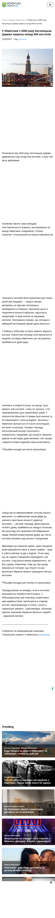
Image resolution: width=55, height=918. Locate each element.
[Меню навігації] (50, 5)
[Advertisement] (27, 123)
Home (4, 20)
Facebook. (44, 634)
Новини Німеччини (16, 20)
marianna (22, 39)
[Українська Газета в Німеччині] (11, 5)
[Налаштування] (52, 688)
